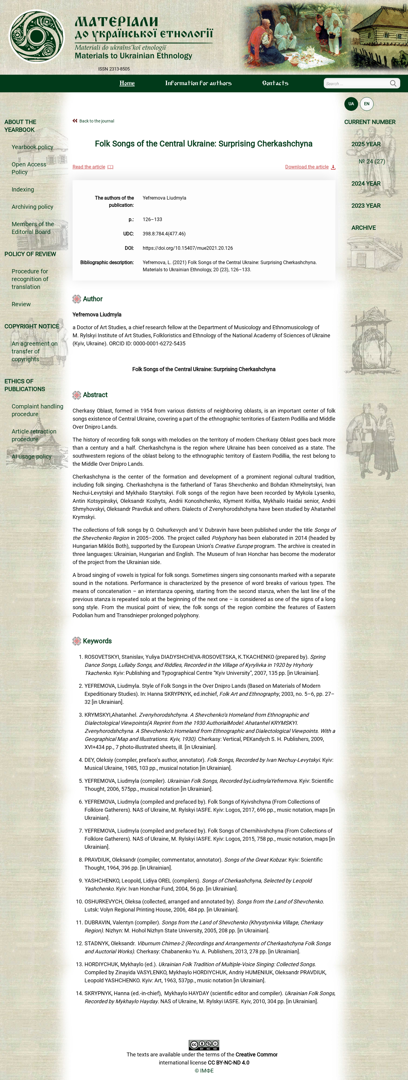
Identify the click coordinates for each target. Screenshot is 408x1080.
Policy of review (30, 254)
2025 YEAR (366, 144)
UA (351, 103)
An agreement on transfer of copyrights (35, 351)
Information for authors (198, 84)
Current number (369, 121)
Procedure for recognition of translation (30, 279)
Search (396, 83)
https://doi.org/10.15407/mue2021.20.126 (188, 248)
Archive (364, 227)
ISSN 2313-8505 (114, 69)
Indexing (23, 189)
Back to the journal (96, 121)
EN (366, 103)
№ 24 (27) (372, 161)
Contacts (275, 84)
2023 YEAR (366, 205)
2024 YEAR (366, 183)
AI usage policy (31, 456)
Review (21, 304)
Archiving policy (32, 206)
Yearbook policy (32, 147)
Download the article (307, 167)
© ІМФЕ (204, 1070)
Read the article (89, 167)
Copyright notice (31, 326)
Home (127, 84)
